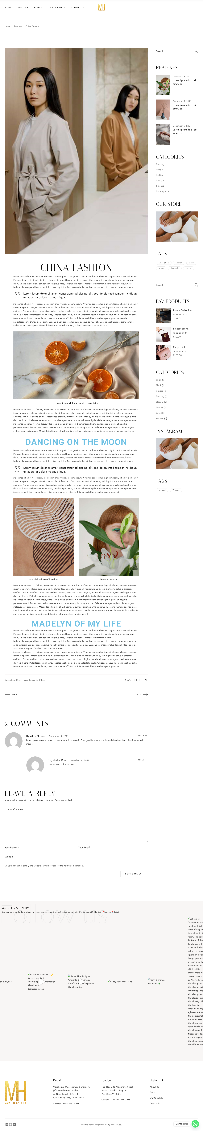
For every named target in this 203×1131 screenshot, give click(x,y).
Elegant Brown (181, 328)
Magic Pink (179, 347)
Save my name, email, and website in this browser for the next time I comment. (46, 865)
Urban (42, 680)
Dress (18, 680)
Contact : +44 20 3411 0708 (116, 1099)
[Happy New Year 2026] (121, 982)
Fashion (159, 175)
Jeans (25, 680)
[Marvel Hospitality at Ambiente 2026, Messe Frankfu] (81, 982)
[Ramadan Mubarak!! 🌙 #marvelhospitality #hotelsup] (41, 982)
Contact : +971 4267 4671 (66, 1103)
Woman (176, 489)
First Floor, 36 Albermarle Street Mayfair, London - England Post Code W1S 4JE (117, 1090)
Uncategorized (163, 191)
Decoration (10, 680)
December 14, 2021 (58, 736)
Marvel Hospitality (96, 1124)
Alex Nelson (38, 736)
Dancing (18, 26)
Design (159, 169)
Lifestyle (160, 180)
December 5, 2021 (182, 76)
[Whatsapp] (195, 1124)
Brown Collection (182, 310)
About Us (154, 1086)
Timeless (160, 185)
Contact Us (155, 1103)
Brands (153, 1092)
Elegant (162, 489)
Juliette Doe (59, 760)
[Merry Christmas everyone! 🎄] (161, 981)
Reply (141, 735)
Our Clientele (156, 1097)
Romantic (33, 680)
